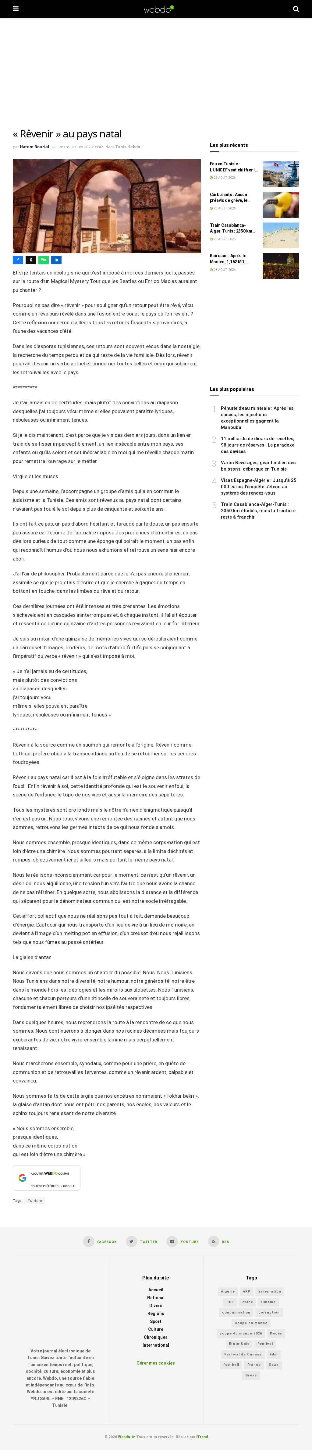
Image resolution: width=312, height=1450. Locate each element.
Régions (155, 1313)
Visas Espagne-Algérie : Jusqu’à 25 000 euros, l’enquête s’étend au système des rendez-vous (258, 487)
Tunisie (34, 1201)
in (56, 259)
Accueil (155, 1290)
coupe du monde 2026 (241, 1333)
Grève (251, 1375)
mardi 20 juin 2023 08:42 (81, 147)
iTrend (202, 1437)
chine (247, 1302)
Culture (155, 1329)
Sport (155, 1321)
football (231, 1365)
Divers (155, 1305)
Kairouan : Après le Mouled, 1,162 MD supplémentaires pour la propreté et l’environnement (233, 259)
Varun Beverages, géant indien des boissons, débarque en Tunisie (258, 466)
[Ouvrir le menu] (16, 9)
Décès (276, 1333)
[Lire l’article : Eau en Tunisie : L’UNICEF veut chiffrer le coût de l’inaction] (281, 174)
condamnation (236, 1312)
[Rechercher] (296, 9)
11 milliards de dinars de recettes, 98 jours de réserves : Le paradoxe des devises (257, 445)
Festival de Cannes (243, 1354)
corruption (269, 1312)
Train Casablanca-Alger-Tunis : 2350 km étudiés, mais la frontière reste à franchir (231, 228)
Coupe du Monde (251, 1323)
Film (274, 1354)
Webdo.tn (126, 1437)
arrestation (269, 1292)
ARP (246, 1292)
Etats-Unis (239, 1344)
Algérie (228, 1292)
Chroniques (156, 1337)
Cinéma (268, 1302)
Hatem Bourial (34, 147)
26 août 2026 (224, 178)
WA (43, 260)
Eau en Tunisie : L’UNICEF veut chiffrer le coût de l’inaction (233, 167)
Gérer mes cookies (155, 1363)
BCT (230, 1302)
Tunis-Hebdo (127, 147)
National (156, 1298)
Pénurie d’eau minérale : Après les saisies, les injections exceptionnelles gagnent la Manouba (257, 418)
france (254, 1365)
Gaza (274, 1365)
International (156, 1345)
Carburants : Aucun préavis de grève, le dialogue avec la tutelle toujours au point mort (232, 198)
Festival (265, 1344)
